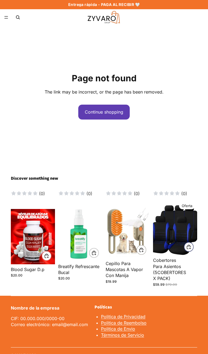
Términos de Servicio (122, 335)
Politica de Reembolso (124, 323)
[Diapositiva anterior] (17, 237)
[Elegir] (46, 256)
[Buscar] (18, 17)
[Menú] (6, 17)
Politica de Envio (118, 329)
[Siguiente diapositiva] (49, 237)
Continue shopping (104, 112)
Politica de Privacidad (123, 316)
